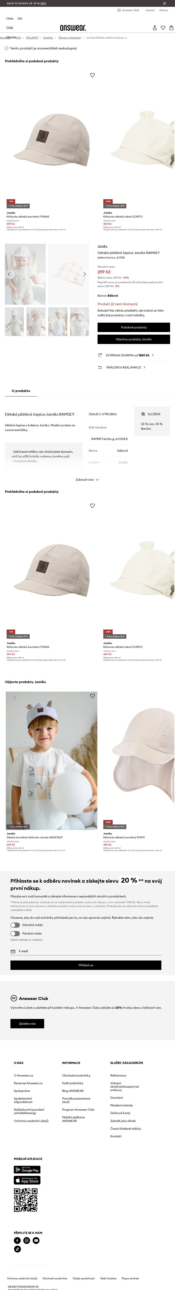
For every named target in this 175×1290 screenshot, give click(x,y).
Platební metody (121, 1105)
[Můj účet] (154, 27)
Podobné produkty (134, 327)
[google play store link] (27, 1170)
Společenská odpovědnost (23, 1100)
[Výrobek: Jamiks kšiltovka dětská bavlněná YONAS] (51, 140)
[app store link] (27, 1180)
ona (9, 18)
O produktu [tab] (21, 391)
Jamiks (102, 246)
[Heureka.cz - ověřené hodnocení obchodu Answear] (31, 1266)
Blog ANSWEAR (73, 1091)
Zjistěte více (27, 1024)
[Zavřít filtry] (164, 3)
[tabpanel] (87, 440)
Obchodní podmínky (76, 1075)
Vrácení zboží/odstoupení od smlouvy (124, 1086)
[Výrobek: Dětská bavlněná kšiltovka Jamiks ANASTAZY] (51, 761)
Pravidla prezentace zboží (76, 1100)
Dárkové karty (120, 1113)
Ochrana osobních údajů (31, 1121)
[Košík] (171, 27)
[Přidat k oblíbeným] (92, 75)
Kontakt (115, 1136)
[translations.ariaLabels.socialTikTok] (17, 1249)
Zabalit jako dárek (123, 1121)
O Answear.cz (23, 1075)
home (11, 37)
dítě (9, 28)
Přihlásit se (86, 965)
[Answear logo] (73, 28)
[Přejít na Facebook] (17, 1240)
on (20, 18)
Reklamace (118, 1075)
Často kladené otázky (125, 1128)
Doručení (116, 1098)
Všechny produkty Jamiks (134, 339)
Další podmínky (72, 1083)
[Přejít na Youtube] (36, 1240)
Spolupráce (22, 1091)
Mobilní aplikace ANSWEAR (73, 1119)
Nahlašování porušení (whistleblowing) (29, 1111)
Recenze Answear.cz (28, 1083)
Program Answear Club (78, 1110)
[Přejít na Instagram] (26, 1240)
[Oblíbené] (163, 27)
